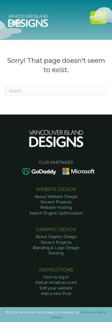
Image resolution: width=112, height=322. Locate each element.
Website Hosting (56, 207)
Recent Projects (56, 202)
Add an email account (56, 282)
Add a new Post (56, 293)
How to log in (56, 277)
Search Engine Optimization (56, 213)
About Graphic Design (56, 236)
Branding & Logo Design (56, 247)
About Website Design (56, 196)
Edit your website (56, 288)
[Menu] (98, 17)
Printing (56, 253)
